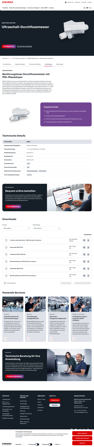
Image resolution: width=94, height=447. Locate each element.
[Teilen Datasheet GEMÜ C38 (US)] (84, 254)
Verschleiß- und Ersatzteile (7, 410)
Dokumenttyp (36, 225)
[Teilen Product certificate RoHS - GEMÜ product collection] (84, 240)
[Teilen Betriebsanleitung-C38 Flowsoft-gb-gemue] (84, 275)
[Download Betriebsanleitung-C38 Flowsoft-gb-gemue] (88, 275)
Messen (40, 405)
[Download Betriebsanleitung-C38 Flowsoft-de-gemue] (88, 261)
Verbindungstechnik (8, 406)
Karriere (40, 410)
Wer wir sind (41, 399)
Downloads (23, 401)
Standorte (41, 407)
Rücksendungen (25, 419)
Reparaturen (23, 416)
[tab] (7, 64)
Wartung (22, 411)
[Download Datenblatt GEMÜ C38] (88, 268)
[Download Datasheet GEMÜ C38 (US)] (88, 254)
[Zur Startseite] (7, 2)
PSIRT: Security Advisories (24, 422)
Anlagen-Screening (26, 413)
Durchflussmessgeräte (19, 58)
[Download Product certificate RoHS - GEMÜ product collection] (88, 240)
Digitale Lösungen (7, 418)
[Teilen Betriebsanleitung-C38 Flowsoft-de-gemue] (84, 261)
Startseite (5, 58)
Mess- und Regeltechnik (6, 403)
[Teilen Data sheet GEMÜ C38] (84, 247)
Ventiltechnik (6, 399)
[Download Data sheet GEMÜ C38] (88, 247)
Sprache (4, 225)
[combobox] (16, 228)
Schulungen (23, 404)
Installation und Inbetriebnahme (25, 407)
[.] (5, 338)
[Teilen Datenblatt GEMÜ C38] (84, 268)
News (39, 402)
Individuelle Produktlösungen (7, 414)
